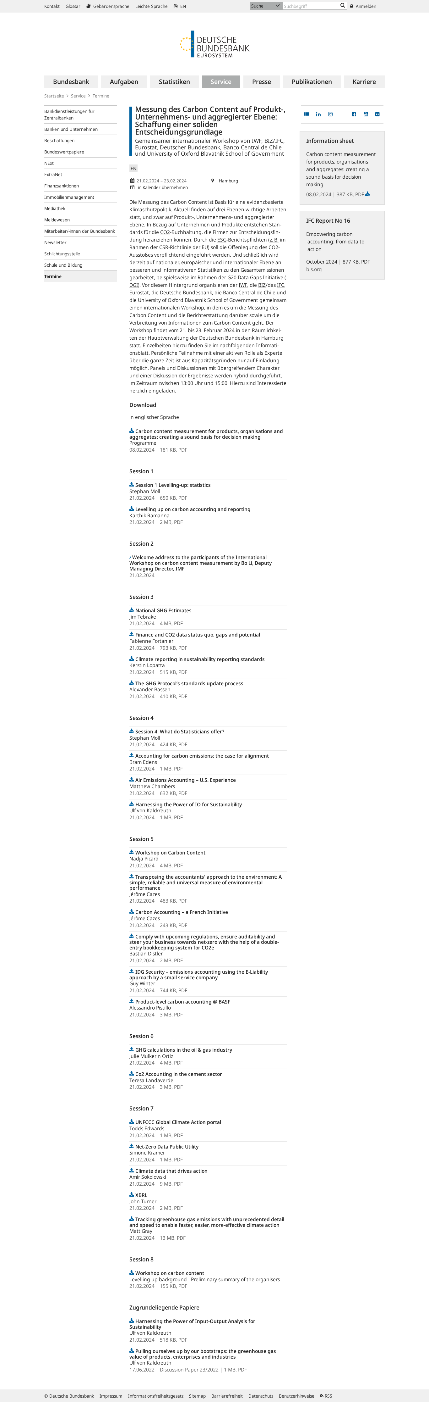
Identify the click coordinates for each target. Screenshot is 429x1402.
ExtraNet (53, 174)
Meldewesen (57, 220)
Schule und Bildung (63, 265)
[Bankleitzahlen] (342, 5)
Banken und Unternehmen (71, 129)
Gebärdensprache (110, 6)
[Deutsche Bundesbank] (214, 43)
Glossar (73, 6)
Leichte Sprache (151, 6)
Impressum (111, 1396)
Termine (101, 96)
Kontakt (52, 6)
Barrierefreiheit (227, 1396)
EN (182, 6)
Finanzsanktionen (61, 186)
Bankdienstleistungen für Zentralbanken (69, 114)
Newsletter (55, 242)
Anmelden (365, 6)
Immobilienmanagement (69, 197)
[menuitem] (71, 81)
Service (78, 96)
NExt (49, 163)
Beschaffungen (59, 140)
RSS (327, 1396)
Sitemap (197, 1396)
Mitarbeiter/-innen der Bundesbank (79, 231)
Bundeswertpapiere (64, 152)
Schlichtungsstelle (62, 254)
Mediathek (54, 208)
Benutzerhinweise (296, 1396)
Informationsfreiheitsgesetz (155, 1396)
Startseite (54, 96)
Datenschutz (260, 1396)
